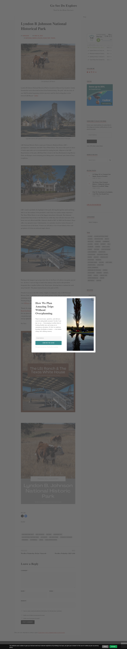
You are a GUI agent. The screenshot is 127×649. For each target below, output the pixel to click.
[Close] (93, 299)
